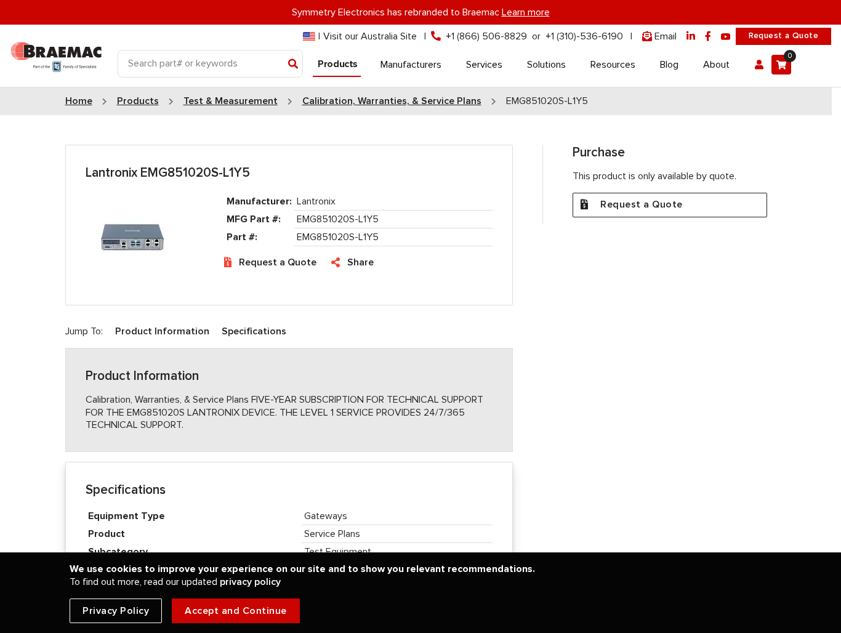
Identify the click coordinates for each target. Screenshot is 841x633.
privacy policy (250, 582)
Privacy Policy (115, 611)
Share (360, 262)
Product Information (162, 331)
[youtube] (726, 36)
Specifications (254, 331)
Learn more (526, 12)
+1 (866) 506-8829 (486, 36)
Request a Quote (783, 35)
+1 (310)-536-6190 (584, 36)
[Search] (293, 64)
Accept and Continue (236, 611)
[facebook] (708, 36)
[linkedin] (691, 36)
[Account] (759, 65)
